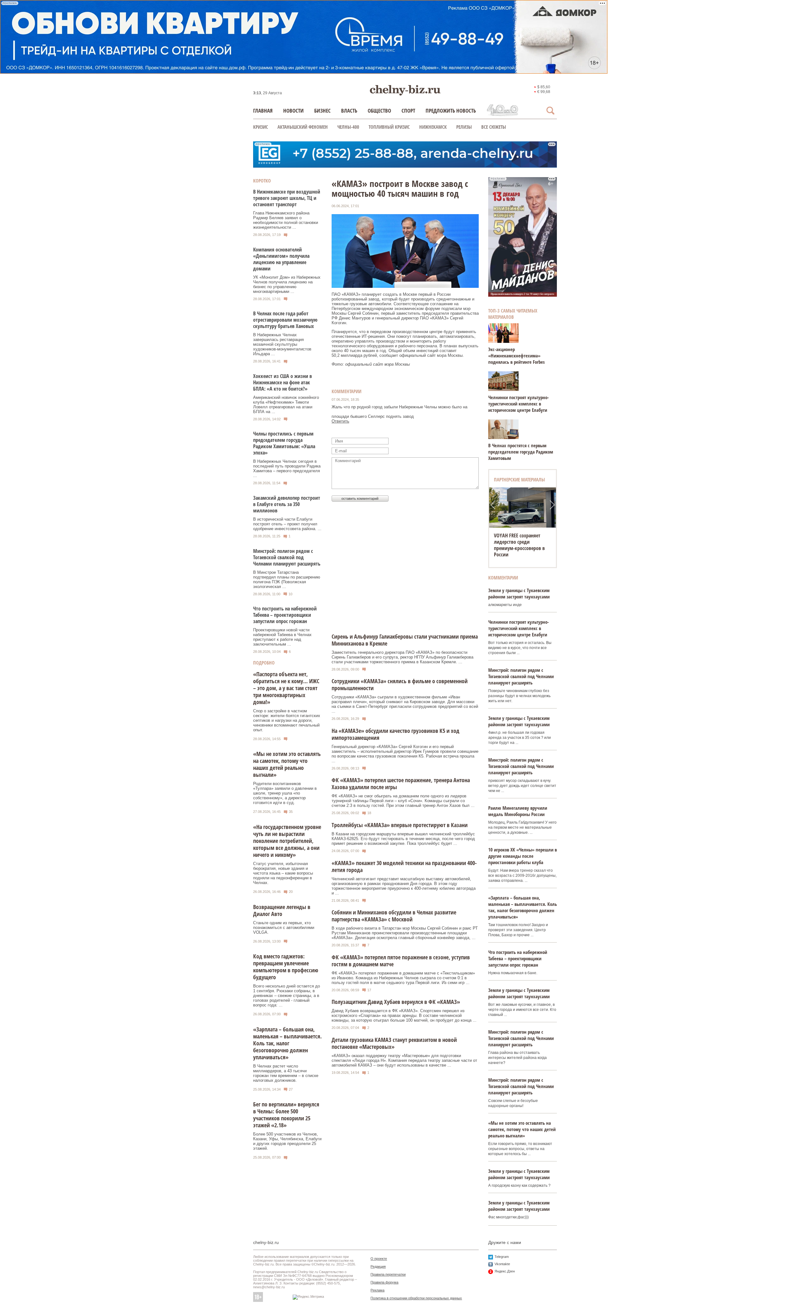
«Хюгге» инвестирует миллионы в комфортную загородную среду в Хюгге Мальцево (521, 545)
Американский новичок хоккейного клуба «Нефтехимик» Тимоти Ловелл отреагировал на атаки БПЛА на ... (286, 404)
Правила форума (384, 1282)
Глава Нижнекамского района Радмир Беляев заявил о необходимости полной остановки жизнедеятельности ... (285, 220)
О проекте (379, 1258)
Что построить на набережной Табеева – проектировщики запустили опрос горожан (285, 615)
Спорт (408, 110)
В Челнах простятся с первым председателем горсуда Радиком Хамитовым (520, 451)
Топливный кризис (389, 127)
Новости (293, 110)
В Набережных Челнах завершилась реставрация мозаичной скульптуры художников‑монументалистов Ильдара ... (282, 344)
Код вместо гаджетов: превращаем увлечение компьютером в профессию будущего (285, 966)
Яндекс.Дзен (505, 1271)
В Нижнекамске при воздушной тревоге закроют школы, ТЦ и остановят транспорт (286, 198)
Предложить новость (451, 110)
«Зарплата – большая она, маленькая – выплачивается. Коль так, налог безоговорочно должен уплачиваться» (287, 1043)
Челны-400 (348, 127)
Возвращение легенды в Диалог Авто (281, 910)
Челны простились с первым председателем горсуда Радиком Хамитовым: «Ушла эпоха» (284, 443)
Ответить (340, 421)
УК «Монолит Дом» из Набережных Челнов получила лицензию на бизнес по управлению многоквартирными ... (287, 284)
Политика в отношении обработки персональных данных (416, 1298)
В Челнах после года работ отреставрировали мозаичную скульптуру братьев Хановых (285, 320)
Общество (379, 110)
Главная (263, 110)
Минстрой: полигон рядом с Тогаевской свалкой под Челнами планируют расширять (287, 557)
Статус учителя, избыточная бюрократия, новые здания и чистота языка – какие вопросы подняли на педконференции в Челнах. (283, 873)
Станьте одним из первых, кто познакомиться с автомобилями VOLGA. (283, 927)
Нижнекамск (433, 127)
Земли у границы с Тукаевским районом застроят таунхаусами (519, 593)
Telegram (502, 1257)
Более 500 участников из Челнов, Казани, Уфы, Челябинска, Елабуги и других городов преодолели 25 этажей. (287, 1141)
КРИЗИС (260, 127)
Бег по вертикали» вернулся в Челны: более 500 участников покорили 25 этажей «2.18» (286, 1114)
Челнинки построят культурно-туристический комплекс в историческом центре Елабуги (518, 403)
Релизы (464, 127)
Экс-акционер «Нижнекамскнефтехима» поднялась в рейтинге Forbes (516, 355)
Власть (349, 110)
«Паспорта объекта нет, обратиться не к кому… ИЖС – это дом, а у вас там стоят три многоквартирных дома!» (286, 688)
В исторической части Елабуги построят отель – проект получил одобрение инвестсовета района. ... (287, 524)
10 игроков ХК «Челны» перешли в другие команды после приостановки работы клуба (522, 855)
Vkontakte (502, 1264)
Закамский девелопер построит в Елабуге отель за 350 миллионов (286, 504)
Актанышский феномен (302, 127)
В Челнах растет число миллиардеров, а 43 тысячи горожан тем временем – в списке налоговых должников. (285, 1073)
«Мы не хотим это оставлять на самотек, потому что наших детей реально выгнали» (287, 764)
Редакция (378, 1266)
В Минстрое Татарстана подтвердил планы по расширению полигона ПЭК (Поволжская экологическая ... (286, 579)
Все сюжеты (493, 127)
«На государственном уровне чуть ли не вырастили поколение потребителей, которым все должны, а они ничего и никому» (287, 840)
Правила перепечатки (388, 1274)
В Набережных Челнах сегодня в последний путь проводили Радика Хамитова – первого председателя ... (287, 468)
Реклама (377, 1290)
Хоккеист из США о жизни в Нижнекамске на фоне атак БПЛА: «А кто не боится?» (282, 382)
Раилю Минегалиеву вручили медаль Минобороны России (517, 811)
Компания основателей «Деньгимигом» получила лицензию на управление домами (281, 259)
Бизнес (322, 110)
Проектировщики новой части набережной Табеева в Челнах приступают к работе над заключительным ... (282, 637)
